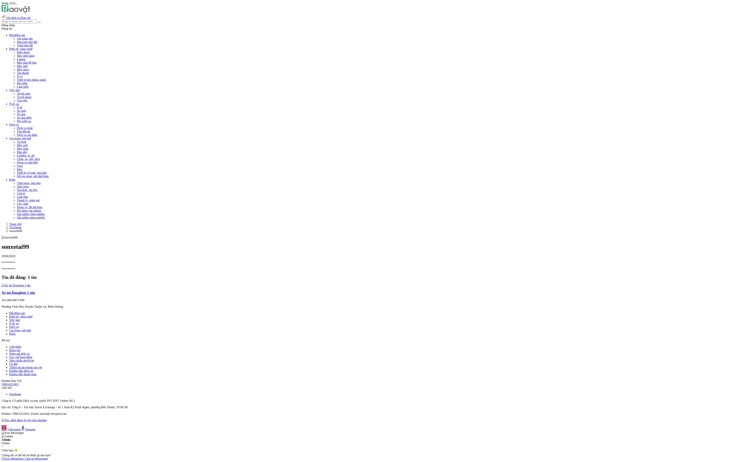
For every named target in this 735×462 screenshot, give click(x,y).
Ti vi (19, 76)
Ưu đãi (13, 364)
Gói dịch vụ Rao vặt (18, 17)
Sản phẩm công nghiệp (31, 214)
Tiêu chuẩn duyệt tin (21, 360)
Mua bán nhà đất (27, 42)
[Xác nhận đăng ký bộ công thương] (24, 420)
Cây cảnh (22, 203)
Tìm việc (22, 100)
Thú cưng (23, 186)
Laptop (21, 59)
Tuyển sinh (23, 93)
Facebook (15, 394)
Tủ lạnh (21, 141)
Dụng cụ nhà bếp (27, 162)
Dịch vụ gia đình (27, 135)
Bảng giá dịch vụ (19, 353)
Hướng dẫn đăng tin (21, 371)
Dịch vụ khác (25, 128)
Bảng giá (14, 350)
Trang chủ (15, 224)
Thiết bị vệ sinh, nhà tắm (32, 172)
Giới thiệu (15, 346)
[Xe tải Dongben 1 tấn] (16, 285)
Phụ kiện (22, 83)
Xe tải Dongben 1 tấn (18, 293)
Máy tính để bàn (27, 62)
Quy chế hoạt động (20, 357)
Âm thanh (23, 73)
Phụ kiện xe (24, 121)
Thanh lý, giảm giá (28, 200)
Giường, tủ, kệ (25, 155)
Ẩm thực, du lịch (27, 190)
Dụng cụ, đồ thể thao (29, 207)
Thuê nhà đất (25, 45)
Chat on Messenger (36, 458)
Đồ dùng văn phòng (29, 210)
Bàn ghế (22, 152)
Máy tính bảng (25, 55)
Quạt (20, 166)
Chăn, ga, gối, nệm (28, 159)
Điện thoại (23, 52)
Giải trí (21, 193)
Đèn (19, 169)
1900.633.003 (10, 384)
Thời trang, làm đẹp (29, 183)
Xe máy (21, 110)
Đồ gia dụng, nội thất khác (33, 176)
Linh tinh (22, 196)
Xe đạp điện (24, 117)
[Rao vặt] (16, 12)
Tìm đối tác (24, 131)
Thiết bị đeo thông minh (31, 79)
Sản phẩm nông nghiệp (31, 217)
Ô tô (19, 107)
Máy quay (23, 69)
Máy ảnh (22, 66)
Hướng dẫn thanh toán (22, 374)
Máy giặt (22, 145)
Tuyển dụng (24, 97)
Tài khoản (15, 227)
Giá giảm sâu (25, 38)
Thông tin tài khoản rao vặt (25, 367)
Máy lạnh (22, 148)
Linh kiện (23, 86)
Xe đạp (21, 114)
